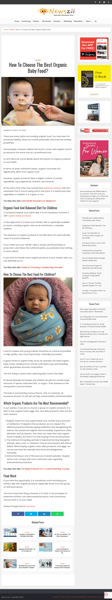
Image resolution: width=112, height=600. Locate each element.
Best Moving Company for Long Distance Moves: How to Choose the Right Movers (94, 334)
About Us (56, 597)
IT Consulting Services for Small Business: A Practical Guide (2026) (93, 325)
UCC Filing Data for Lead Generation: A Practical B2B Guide (94, 318)
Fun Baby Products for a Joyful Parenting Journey (45, 468)
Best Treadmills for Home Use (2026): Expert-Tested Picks (94, 383)
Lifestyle (56, 21)
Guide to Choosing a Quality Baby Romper (42, 267)
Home (17, 21)
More (88, 21)
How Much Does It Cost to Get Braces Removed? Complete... (27, 567)
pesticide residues (52, 188)
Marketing (68, 21)
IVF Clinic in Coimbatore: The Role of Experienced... (62, 535)
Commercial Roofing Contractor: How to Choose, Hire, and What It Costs (92, 351)
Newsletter (78, 21)
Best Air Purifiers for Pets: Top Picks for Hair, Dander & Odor (93, 368)
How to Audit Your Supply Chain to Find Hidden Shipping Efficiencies (93, 375)
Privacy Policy (65, 597)
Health (12, 29)
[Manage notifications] (106, 594)
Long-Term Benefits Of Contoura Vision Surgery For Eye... (62, 551)
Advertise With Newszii (79, 597)
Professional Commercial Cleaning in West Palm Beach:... (62, 567)
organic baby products (19, 215)
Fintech (36, 21)
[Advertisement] (38, 45)
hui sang (30, 506)
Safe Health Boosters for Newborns (38, 200)
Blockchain (46, 21)
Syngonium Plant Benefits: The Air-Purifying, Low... (27, 550)
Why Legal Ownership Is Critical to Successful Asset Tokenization (93, 310)
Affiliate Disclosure (94, 597)
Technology (26, 21)
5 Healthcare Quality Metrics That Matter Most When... (27, 535)
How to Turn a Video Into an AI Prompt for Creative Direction (91, 360)
